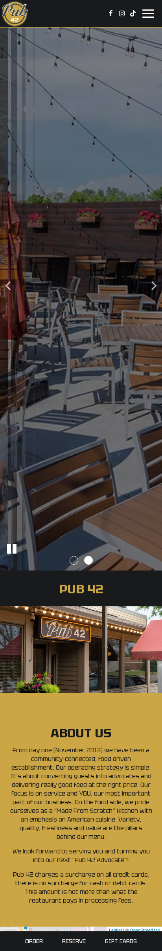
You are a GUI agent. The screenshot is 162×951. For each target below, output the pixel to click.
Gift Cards (121, 941)
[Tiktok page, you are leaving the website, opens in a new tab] (132, 13)
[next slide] (154, 287)
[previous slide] (8, 287)
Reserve (74, 941)
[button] (74, 560)
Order (34, 941)
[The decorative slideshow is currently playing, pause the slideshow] (12, 549)
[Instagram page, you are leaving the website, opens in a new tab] (121, 13)
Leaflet (115, 930)
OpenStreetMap (145, 930)
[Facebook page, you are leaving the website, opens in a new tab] (110, 13)
